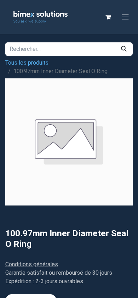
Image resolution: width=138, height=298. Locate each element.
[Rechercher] (124, 49)
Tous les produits (26, 62)
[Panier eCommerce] (108, 17)
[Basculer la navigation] (125, 17)
